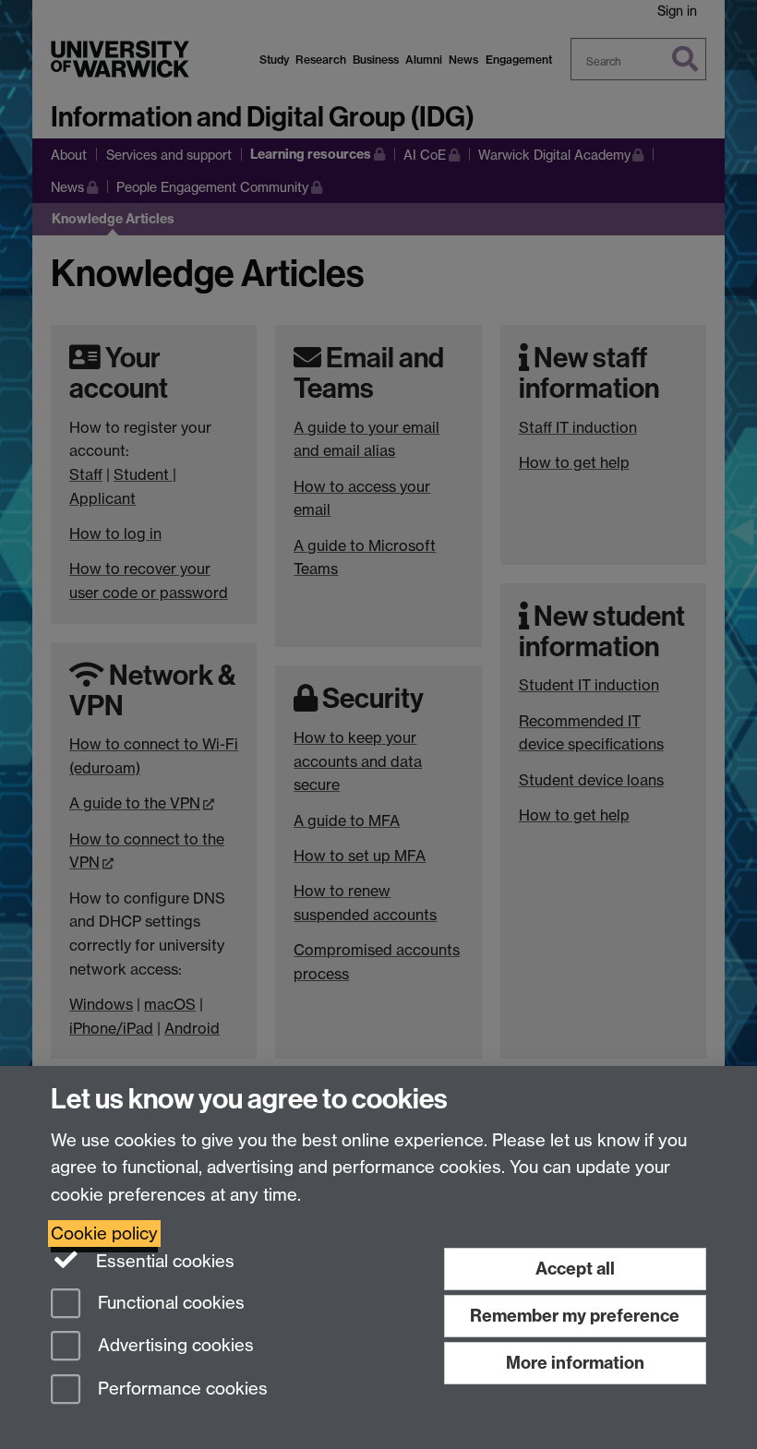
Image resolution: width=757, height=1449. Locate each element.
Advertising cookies (173, 1346)
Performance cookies (180, 1389)
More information (575, 1362)
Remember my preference (574, 1315)
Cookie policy (104, 1233)
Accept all (575, 1268)
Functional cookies (169, 1302)
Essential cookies (162, 1261)
